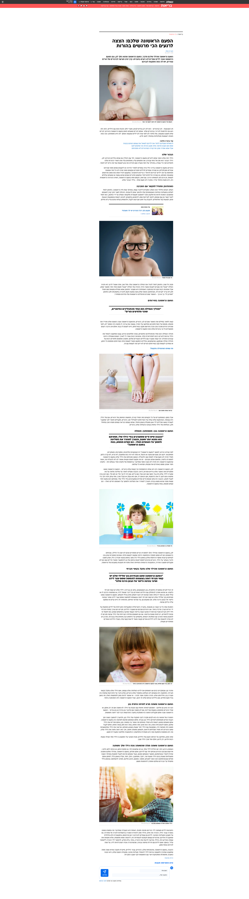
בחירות (149, 2)
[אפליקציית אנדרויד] (86, 6)
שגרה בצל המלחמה (115, 6)
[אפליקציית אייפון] (84, 6)
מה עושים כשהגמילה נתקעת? (161, 349)
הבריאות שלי (150, 6)
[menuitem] (161, 2)
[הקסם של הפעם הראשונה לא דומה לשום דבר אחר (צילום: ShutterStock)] (136, 94)
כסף (131, 2)
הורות (171, 858)
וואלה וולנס (125, 6)
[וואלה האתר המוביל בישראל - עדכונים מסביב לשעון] (169, 2)
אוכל (125, 2)
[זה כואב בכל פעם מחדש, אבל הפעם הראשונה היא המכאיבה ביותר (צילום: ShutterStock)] (136, 656)
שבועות (167, 858)
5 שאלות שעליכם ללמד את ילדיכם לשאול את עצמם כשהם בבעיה (148, 143)
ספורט (156, 2)
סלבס (136, 2)
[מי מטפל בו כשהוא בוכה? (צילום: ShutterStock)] (136, 518)
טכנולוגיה (106, 2)
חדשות (162, 2)
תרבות (143, 2)
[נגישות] (2, 2)
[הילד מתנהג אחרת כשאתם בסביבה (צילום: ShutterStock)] (136, 796)
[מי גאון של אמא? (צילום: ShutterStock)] (136, 250)
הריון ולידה (133, 6)
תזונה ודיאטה (141, 6)
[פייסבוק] (78, 6)
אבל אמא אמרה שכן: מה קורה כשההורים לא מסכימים (152, 148)
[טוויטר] (81, 6)
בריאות (120, 2)
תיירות (113, 2)
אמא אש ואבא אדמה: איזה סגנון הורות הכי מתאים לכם (152, 146)
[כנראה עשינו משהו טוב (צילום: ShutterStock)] (136, 383)
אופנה (99, 2)
